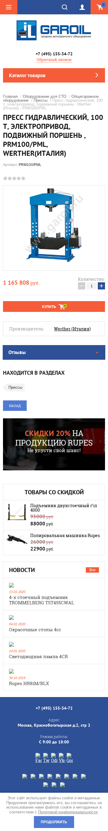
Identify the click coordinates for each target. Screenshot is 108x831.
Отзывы (17, 352)
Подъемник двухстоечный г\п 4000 (63, 508)
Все (92, 569)
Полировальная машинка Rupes (65, 535)
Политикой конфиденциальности (68, 812)
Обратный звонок (54, 59)
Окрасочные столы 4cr (35, 629)
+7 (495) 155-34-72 (54, 54)
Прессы (40, 100)
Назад (15, 405)
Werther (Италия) (72, 329)
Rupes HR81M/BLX (29, 683)
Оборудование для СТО (44, 96)
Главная (10, 96)
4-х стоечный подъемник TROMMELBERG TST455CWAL (41, 600)
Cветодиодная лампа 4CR (38, 656)
